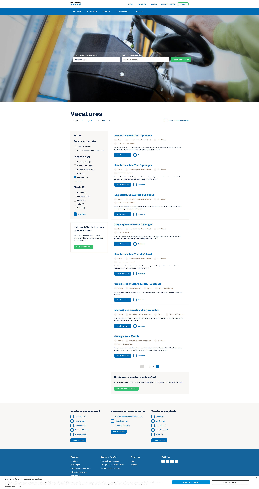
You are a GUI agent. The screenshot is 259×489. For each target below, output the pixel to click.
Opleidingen (75, 465)
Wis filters (82, 214)
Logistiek (78, 425)
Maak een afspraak (83, 247)
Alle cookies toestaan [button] (191, 482)
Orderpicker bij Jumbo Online (112, 465)
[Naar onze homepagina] (89, 4)
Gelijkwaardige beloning (110, 468)
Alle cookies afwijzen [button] (231, 482)
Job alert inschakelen (78, 472)
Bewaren (141, 155)
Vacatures (74, 461)
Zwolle (158, 421)
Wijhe (158, 434)
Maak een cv (75, 476)
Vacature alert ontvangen (179, 120)
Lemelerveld (161, 430)
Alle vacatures (78, 440)
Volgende (157, 366)
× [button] (256, 478)
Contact (154, 4)
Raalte (158, 417)
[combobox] (145, 59)
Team (133, 461)
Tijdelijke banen (121, 425)
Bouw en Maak (81, 430)
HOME (130, 4)
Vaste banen (120, 421)
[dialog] (129, 482)
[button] (85, 486)
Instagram (172, 461)
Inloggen (183, 4)
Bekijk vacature (123, 155)
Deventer (159, 425)
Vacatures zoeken (181, 60)
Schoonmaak (80, 434)
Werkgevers (142, 4)
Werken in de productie (110, 461)
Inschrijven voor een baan (80, 468)
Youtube (176, 461)
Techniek (78, 421)
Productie (78, 417)
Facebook (163, 461)
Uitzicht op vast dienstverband (127, 417)
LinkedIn (167, 461)
